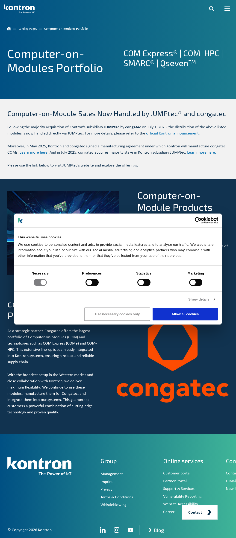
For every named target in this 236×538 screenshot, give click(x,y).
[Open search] (211, 9)
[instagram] (117, 530)
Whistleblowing (113, 505)
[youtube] (130, 530)
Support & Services (179, 489)
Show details (198, 299)
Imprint (106, 482)
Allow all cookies (185, 314)
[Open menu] (227, 9)
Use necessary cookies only (117, 314)
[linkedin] (103, 530)
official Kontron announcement (172, 133)
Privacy (106, 489)
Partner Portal (175, 481)
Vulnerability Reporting (182, 496)
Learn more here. (34, 152)
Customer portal (177, 473)
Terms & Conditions (116, 497)
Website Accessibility (180, 504)
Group (108, 460)
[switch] (92, 282)
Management (111, 474)
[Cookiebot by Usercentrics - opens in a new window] (198, 220)
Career (168, 512)
